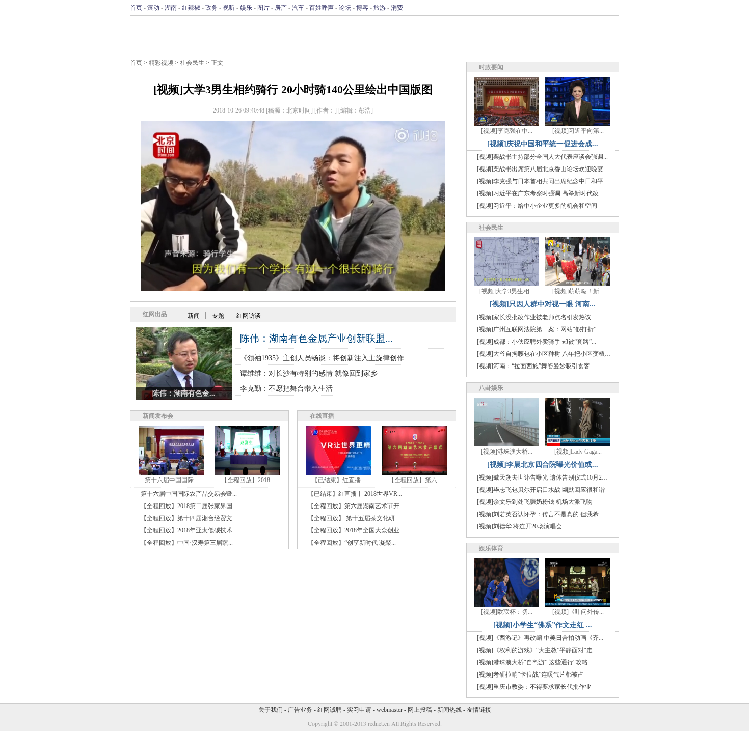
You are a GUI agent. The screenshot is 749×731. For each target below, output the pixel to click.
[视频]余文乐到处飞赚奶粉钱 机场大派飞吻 (535, 501)
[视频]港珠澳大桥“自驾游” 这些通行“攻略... (535, 662)
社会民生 (192, 62)
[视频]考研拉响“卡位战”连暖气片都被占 (530, 674)
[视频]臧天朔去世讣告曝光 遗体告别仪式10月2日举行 (548, 477)
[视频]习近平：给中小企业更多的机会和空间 (537, 205)
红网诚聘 (329, 709)
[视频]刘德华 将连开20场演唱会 (519, 526)
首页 (136, 7)
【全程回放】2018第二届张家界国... (189, 506)
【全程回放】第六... (415, 480)
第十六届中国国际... (171, 480)
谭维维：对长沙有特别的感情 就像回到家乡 (309, 373)
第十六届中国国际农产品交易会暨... (189, 493)
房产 (281, 7)
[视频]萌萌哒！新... (578, 291)
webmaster (390, 709)
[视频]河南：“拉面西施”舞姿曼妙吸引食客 (533, 366)
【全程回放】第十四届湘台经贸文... (189, 518)
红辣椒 (191, 7)
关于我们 (270, 709)
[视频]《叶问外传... (578, 611)
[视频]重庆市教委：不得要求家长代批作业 (534, 686)
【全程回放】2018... (248, 480)
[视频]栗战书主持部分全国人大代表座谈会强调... (542, 156)
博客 (362, 7)
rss (612, 7)
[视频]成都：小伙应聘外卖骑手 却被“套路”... (536, 341)
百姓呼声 (321, 7)
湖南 (171, 7)
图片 (263, 7)
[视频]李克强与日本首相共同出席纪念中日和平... (542, 181)
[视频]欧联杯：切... (506, 611)
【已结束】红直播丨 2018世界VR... (355, 493)
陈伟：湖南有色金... (184, 393)
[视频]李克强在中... (506, 130)
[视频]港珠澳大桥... (506, 451)
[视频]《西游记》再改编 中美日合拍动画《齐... (540, 637)
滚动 (153, 7)
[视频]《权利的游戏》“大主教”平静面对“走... (537, 650)
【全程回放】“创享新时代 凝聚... (352, 542)
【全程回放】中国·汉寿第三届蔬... (187, 542)
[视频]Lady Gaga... (578, 451)
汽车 (298, 7)
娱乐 (246, 7)
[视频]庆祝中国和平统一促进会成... (542, 144)
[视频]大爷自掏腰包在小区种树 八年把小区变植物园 (547, 353)
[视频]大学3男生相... (506, 291)
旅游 (379, 7)
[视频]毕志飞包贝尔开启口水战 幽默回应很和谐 (541, 489)
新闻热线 (449, 709)
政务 (211, 7)
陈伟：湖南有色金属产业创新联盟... (316, 338)
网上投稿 (420, 709)
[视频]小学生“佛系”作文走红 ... (542, 625)
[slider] (293, 272)
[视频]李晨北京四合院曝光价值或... (542, 464)
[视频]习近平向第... (578, 130)
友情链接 (479, 709)
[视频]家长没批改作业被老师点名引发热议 (534, 317)
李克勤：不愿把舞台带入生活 (286, 388)
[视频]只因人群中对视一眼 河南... (543, 304)
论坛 (345, 7)
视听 (229, 7)
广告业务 (300, 709)
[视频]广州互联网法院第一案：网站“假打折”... (539, 329)
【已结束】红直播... (338, 480)
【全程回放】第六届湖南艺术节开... (356, 506)
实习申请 (359, 709)
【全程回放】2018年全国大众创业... (356, 530)
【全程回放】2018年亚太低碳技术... (189, 530)
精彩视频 (161, 62)
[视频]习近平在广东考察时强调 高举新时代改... (540, 193)
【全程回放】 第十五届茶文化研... (353, 518)
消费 (397, 7)
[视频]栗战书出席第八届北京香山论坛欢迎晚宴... (542, 169)
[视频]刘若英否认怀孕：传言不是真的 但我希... (540, 514)
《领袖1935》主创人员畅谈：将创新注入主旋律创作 (322, 358)
